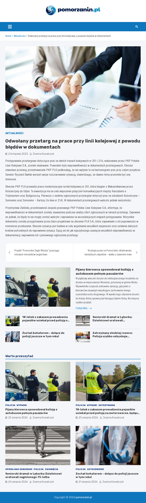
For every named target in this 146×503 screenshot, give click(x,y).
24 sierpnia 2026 (18, 481)
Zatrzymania (106, 405)
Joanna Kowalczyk (43, 153)
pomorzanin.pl (84, 497)
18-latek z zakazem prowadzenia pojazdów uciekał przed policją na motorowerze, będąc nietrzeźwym (46, 320)
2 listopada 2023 (18, 153)
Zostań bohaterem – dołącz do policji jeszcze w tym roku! (43, 334)
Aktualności (14, 133)
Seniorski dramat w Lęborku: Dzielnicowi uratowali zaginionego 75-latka (112, 320)
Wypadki (22, 405)
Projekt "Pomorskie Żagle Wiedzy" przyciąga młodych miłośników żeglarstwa (36, 252)
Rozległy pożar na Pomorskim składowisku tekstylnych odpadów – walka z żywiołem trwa (108, 252)
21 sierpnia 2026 (88, 481)
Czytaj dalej (82, 308)
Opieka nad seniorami (18, 469)
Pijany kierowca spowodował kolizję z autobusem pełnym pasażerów (31, 411)
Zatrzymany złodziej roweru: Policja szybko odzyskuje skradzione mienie (112, 336)
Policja (10, 405)
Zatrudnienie (95, 469)
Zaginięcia (51, 469)
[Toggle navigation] (9, 26)
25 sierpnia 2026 (18, 417)
